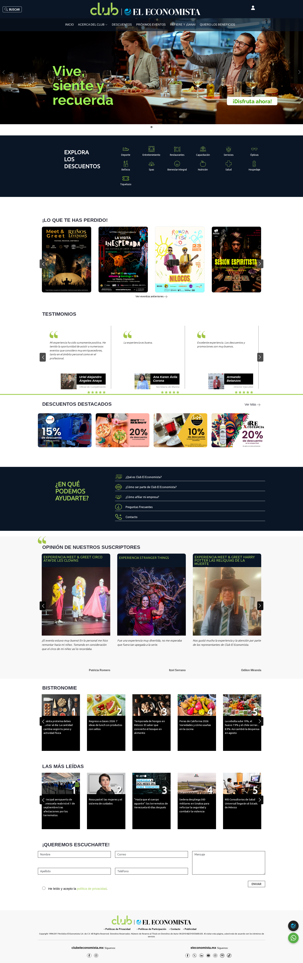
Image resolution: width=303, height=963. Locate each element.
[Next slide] (260, 605)
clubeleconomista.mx (94, 948)
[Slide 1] (151, 127)
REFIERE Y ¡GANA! (183, 24)
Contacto (175, 929)
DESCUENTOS (122, 24)
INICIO (69, 24)
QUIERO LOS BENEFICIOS (217, 24)
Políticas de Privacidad (117, 929)
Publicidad (190, 929)
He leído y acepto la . (77, 888)
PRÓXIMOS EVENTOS (151, 24)
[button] (43, 263)
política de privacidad (92, 888)
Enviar (256, 884)
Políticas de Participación (152, 929)
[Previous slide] (43, 605)
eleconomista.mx (203, 948)
